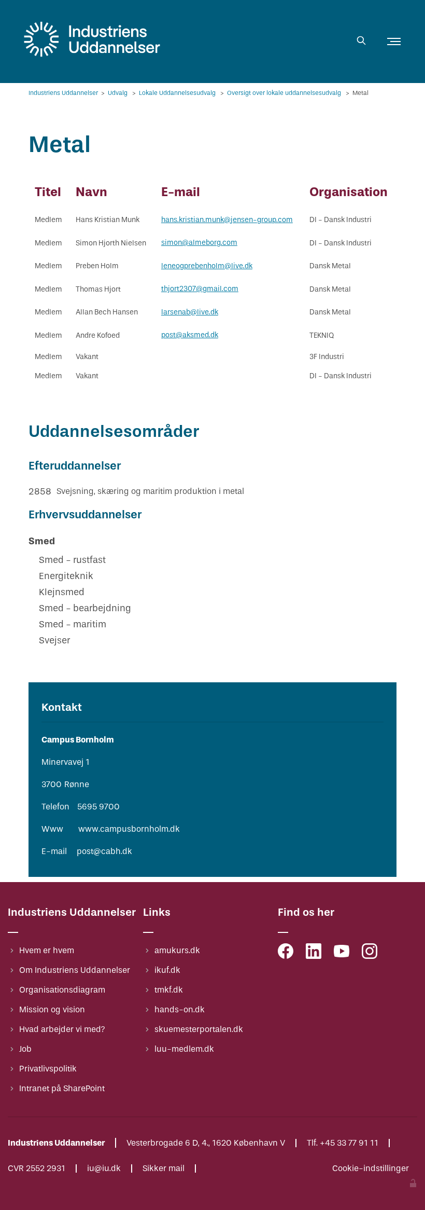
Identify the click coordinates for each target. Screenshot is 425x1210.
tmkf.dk (168, 990)
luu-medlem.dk (184, 1049)
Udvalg (118, 93)
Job (25, 1049)
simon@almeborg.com (199, 242)
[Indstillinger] (413, 1184)
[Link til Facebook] (285, 953)
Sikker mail (164, 1168)
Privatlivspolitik (48, 1069)
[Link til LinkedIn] (313, 953)
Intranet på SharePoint (62, 1088)
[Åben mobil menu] (394, 41)
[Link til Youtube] (341, 953)
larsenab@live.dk (189, 312)
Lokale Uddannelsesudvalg (178, 93)
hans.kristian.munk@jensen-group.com (227, 219)
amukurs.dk (177, 950)
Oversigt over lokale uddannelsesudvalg (285, 93)
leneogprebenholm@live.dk (206, 266)
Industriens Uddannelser (64, 93)
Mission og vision (52, 1009)
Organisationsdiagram (62, 990)
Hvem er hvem (46, 950)
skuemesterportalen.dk (198, 1029)
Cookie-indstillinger (370, 1168)
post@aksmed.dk (189, 335)
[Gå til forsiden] (92, 57)
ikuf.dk (167, 970)
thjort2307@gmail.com (199, 288)
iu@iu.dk (104, 1168)
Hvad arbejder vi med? (62, 1029)
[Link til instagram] (369, 953)
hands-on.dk (179, 1009)
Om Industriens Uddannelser (74, 970)
